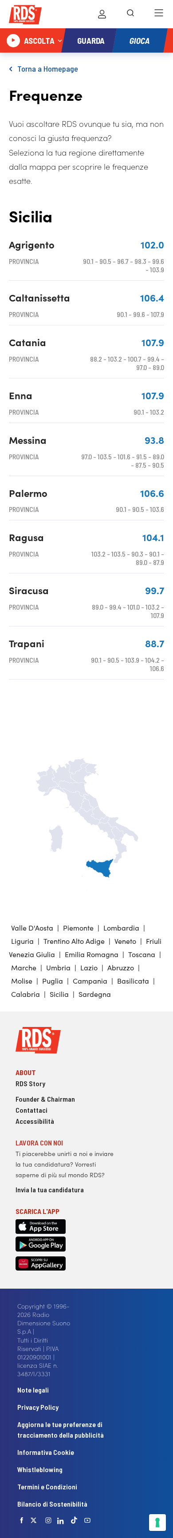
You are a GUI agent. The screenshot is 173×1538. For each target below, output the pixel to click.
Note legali (33, 1389)
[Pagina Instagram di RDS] (48, 1520)
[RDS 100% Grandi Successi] (25, 16)
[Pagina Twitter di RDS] (34, 1520)
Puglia (52, 980)
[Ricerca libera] (130, 14)
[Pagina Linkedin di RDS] (60, 1520)
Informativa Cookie (45, 1452)
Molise (21, 980)
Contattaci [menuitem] (31, 1110)
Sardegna (95, 994)
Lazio (89, 967)
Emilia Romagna (91, 954)
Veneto (125, 941)
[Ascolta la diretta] (13, 40)
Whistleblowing (40, 1469)
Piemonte (78, 927)
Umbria (58, 967)
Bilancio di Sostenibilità (52, 1504)
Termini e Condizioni (47, 1486)
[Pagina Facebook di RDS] (21, 1520)
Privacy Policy (38, 1407)
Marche (23, 967)
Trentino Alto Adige (74, 941)
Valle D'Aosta (32, 927)
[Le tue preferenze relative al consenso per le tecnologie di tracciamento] (157, 1522)
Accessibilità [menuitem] (35, 1121)
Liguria (22, 941)
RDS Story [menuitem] (30, 1083)
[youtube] (87, 1520)
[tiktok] (74, 1520)
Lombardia (121, 927)
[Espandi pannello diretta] (60, 40)
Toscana (141, 954)
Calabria (25, 994)
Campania (90, 980)
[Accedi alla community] (102, 14)
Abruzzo (120, 967)
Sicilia (59, 994)
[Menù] (158, 14)
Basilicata (133, 980)
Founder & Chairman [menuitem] (45, 1099)
